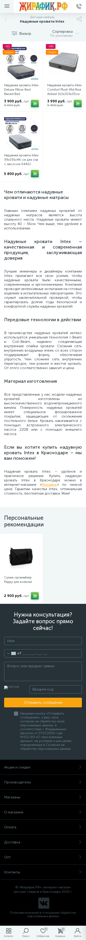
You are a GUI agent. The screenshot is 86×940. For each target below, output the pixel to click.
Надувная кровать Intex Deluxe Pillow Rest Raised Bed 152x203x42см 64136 (21, 91)
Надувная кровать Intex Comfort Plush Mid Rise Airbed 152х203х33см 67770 (64, 91)
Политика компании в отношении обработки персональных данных (43, 914)
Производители (17, 782)
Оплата (10, 827)
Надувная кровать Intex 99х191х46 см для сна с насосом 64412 (21, 159)
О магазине (13, 812)
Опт (7, 857)
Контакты (12, 872)
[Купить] (35, 103)
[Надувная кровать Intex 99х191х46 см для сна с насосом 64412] (21, 133)
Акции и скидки (17, 767)
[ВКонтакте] (43, 903)
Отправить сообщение (43, 702)
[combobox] (12, 653)
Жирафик (49, 484)
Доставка (12, 842)
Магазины (12, 797)
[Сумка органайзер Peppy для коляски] (21, 555)
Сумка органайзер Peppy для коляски (18, 579)
